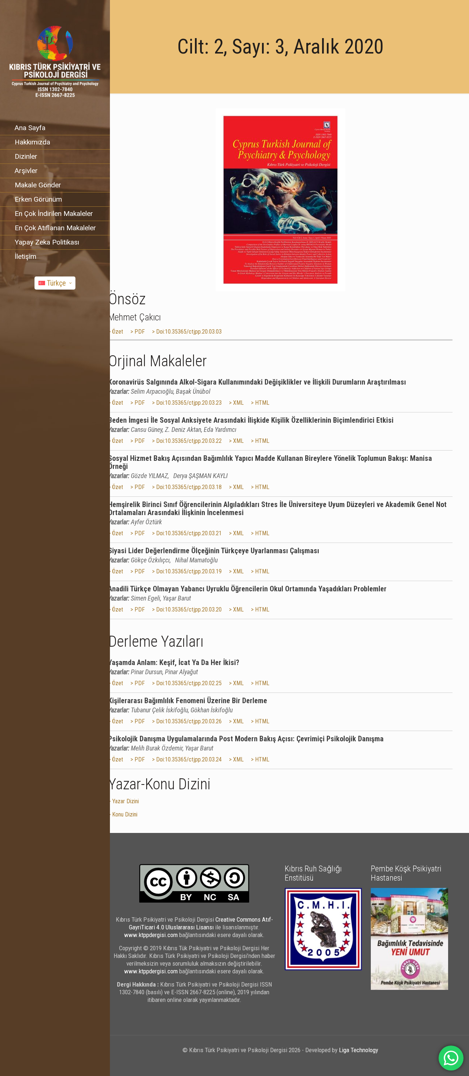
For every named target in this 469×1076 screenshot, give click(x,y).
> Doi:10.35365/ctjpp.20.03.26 (187, 721)
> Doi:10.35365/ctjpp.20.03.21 (187, 533)
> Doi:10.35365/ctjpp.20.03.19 (187, 571)
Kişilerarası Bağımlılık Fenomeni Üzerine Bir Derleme (187, 700)
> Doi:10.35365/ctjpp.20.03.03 (187, 331)
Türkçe (56, 283)
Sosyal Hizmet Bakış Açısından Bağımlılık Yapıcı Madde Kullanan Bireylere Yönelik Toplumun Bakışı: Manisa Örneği (270, 462)
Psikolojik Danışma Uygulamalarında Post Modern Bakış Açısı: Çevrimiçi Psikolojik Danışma (246, 738)
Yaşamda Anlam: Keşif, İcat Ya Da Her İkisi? (173, 662)
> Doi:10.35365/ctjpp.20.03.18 (187, 487)
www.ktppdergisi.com (151, 935)
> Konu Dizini (122, 814)
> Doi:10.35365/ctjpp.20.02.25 (187, 683)
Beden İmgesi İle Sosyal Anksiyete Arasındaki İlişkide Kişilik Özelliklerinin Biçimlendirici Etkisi (251, 420)
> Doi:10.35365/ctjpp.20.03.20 (187, 609)
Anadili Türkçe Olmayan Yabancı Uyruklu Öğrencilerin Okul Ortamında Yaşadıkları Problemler (247, 588)
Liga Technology (358, 1050)
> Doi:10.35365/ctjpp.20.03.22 (187, 440)
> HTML (260, 402)
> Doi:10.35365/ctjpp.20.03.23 (187, 402)
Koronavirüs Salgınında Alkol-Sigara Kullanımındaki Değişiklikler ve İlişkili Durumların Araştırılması (257, 382)
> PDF (137, 331)
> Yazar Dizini (123, 801)
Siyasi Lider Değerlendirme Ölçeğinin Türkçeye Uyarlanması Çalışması (213, 550)
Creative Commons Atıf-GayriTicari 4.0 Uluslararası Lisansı (201, 923)
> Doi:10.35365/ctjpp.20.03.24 (187, 759)
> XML (236, 402)
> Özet (115, 331)
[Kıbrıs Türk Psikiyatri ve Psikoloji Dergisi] (55, 60)
